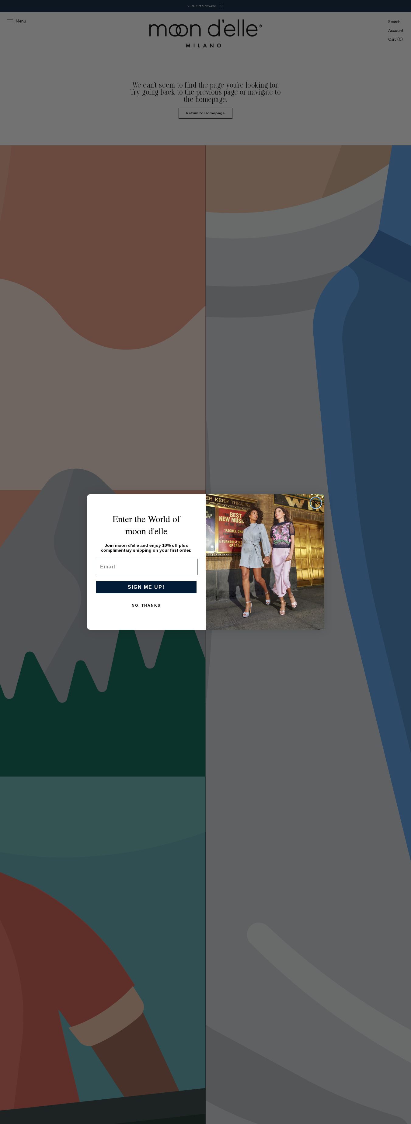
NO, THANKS (146, 605)
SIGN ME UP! (146, 587)
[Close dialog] (315, 502)
